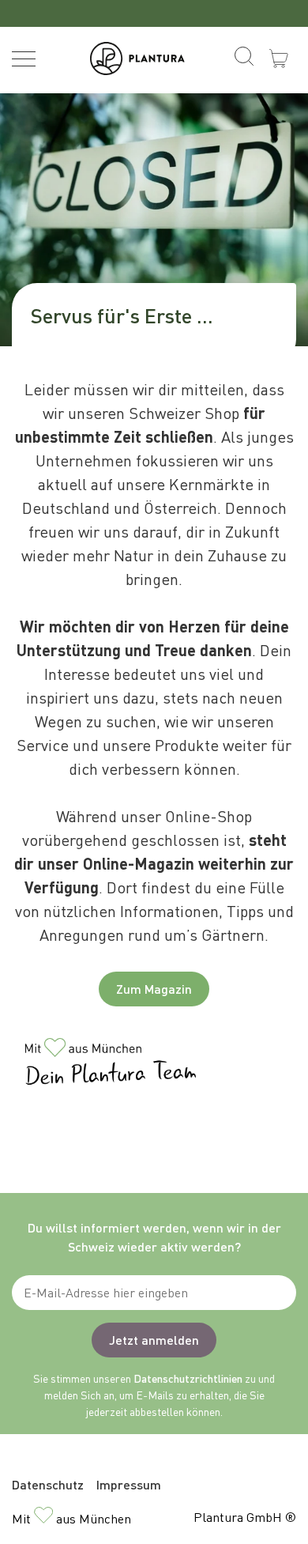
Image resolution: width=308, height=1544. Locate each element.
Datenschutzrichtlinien (187, 1378)
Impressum (128, 1484)
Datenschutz (48, 1484)
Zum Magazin (154, 988)
